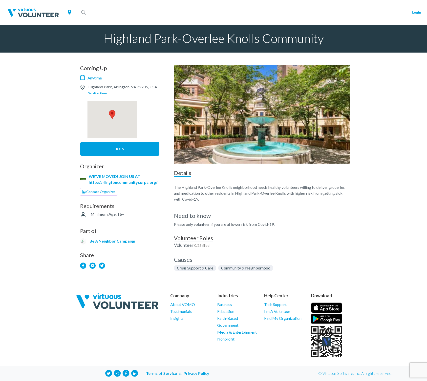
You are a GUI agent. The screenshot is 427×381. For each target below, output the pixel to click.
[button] (112, 114)
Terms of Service (161, 373)
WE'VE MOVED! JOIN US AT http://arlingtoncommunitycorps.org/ (123, 179)
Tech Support (275, 304)
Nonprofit (226, 339)
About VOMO (182, 304)
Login (416, 12)
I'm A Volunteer (277, 311)
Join (120, 149)
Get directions (97, 93)
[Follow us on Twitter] (109, 372)
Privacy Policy (196, 373)
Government (227, 325)
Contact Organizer (100, 192)
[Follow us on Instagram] (117, 372)
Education (225, 311)
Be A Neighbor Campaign (112, 241)
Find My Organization (282, 318)
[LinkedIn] (135, 372)
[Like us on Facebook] (126, 372)
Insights (177, 318)
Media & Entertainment (237, 332)
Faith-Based (227, 318)
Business (224, 304)
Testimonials (181, 311)
